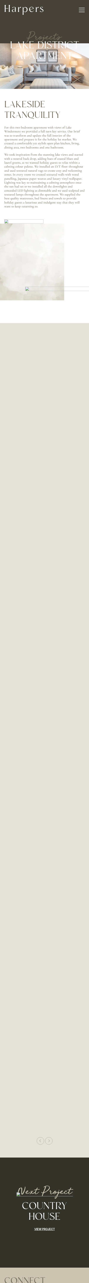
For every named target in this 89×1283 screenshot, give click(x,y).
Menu (82, 10)
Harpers (24, 10)
